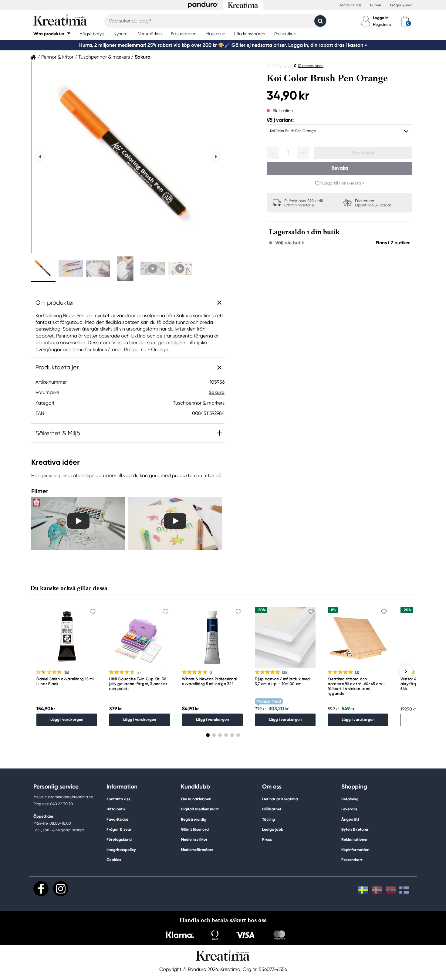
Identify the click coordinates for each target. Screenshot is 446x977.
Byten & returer (355, 829)
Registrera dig (193, 819)
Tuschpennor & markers (104, 57)
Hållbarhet (271, 809)
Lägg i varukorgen (66, 719)
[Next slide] (216, 157)
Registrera (382, 24)
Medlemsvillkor (194, 839)
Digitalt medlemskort (200, 809)
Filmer (39, 491)
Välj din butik (289, 243)
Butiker (375, 5)
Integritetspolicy (121, 849)
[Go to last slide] (40, 157)
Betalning (349, 799)
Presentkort (352, 859)
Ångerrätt (350, 819)
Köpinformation (355, 849)
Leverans (349, 809)
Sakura (142, 57)
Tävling (268, 819)
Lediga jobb (272, 829)
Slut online (363, 153)
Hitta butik (116, 809)
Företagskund (119, 839)
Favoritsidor (117, 819)
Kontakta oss (350, 5)
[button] (52, 33)
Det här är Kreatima (280, 799)
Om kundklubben (196, 799)
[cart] (405, 21)
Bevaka (339, 168)
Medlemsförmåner (197, 849)
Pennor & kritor (57, 57)
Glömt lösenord (195, 829)
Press (267, 839)
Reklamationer (354, 839)
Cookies (113, 860)
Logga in (380, 17)
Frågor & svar (401, 5)
